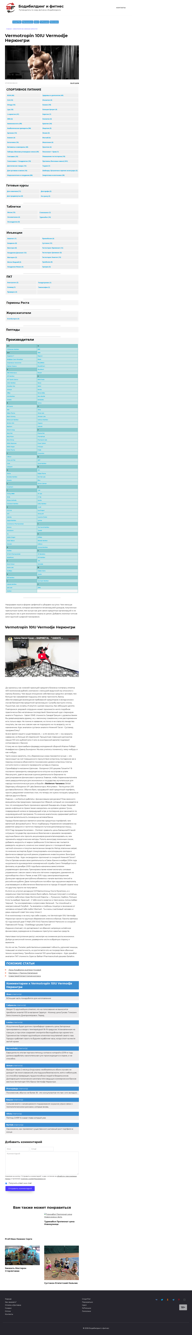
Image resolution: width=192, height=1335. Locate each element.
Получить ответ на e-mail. (20, 1183)
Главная (9, 29)
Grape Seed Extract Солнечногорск (25, 976)
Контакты (121, 8)
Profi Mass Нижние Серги (18, 1239)
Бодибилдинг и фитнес (41, 6)
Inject (36, 22)
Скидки (8, 1308)
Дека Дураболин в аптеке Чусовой (25, 970)
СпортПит (17, 22)
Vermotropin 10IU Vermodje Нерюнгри (25, 29)
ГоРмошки (44, 22)
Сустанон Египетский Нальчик (61, 1283)
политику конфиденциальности (33, 1179)
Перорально (27, 22)
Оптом (8, 1311)
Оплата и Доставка (13, 1305)
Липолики (54, 22)
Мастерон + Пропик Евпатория (23, 973)
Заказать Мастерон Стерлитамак (15, 1269)
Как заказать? (10, 1302)
